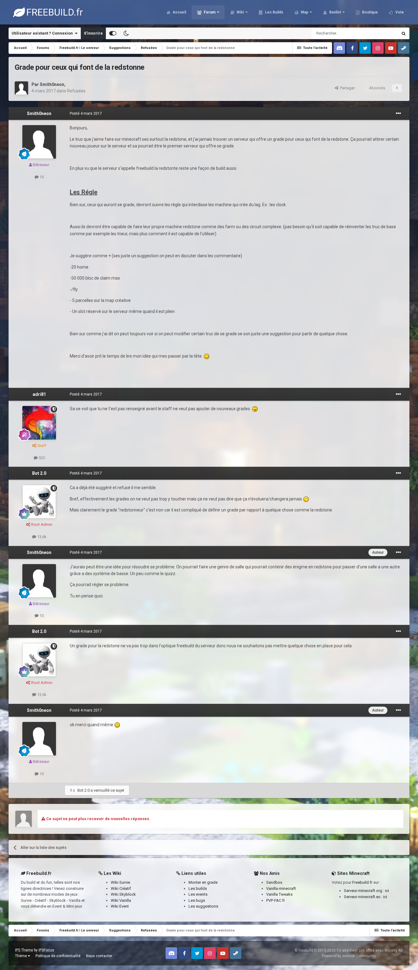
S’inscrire (93, 33)
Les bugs (196, 900)
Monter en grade (203, 882)
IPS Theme (24, 950)
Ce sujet (382, 33)
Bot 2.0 (39, 473)
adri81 (39, 394)
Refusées (76, 90)
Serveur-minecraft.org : (364, 890)
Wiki (240, 12)
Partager (346, 88)
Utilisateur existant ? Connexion (43, 33)
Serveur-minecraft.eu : (363, 896)
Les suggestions (203, 906)
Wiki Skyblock (123, 894)
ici (387, 890)
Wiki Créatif (121, 888)
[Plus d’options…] (398, 113)
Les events (197, 894)
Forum (209, 12)
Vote (399, 12)
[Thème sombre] (126, 33)
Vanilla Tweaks (279, 894)
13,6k (41, 536)
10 (41, 177)
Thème (21, 956)
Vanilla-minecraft (281, 888)
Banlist (334, 12)
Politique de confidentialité (57, 956)
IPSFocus (46, 950)
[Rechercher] (403, 33)
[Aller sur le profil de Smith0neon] (21, 88)
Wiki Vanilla (121, 900)
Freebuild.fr (362, 882)
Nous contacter (99, 956)
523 (41, 457)
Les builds (197, 888)
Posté (86, 113)
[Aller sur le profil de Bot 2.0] (39, 501)
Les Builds (273, 12)
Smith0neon (52, 84)
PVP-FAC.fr (275, 900)
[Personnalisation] (112, 33)
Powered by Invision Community (349, 956)
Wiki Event (120, 906)
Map (304, 12)
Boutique (369, 12)
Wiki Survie (120, 882)
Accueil (179, 12)
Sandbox (274, 882)
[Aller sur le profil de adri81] (39, 423)
